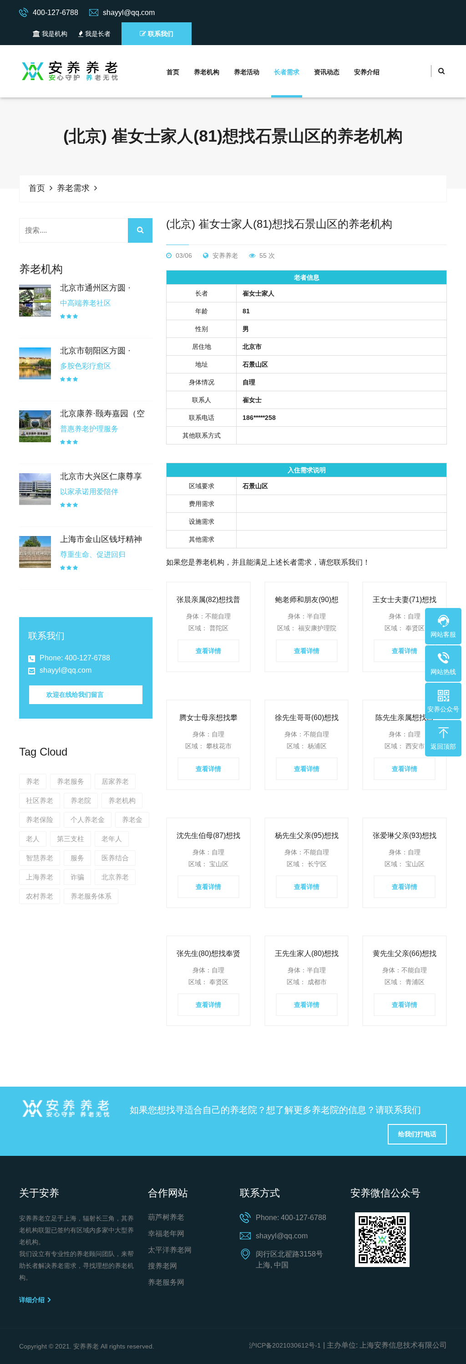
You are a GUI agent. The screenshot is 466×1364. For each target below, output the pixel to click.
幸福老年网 (166, 1233)
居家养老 (115, 781)
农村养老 (39, 896)
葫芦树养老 (166, 1217)
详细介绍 (32, 1299)
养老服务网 (166, 1282)
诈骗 (77, 877)
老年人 (111, 839)
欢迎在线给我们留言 (75, 694)
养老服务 (70, 781)
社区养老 (39, 800)
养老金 (132, 819)
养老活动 (246, 72)
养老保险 (39, 819)
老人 (33, 839)
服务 (77, 858)
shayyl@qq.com (65, 670)
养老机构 (206, 72)
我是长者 (97, 33)
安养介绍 (367, 72)
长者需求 (286, 72)
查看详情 (208, 650)
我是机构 (53, 33)
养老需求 (73, 188)
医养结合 (115, 858)
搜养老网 (162, 1266)
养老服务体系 (91, 896)
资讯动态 (326, 72)
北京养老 (115, 877)
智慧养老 (39, 858)
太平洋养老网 (170, 1250)
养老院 (81, 800)
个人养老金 (88, 819)
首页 (173, 72)
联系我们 (159, 33)
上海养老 (39, 877)
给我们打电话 (417, 1134)
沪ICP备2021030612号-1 (285, 1345)
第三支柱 (70, 839)
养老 (33, 781)
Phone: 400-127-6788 (75, 658)
